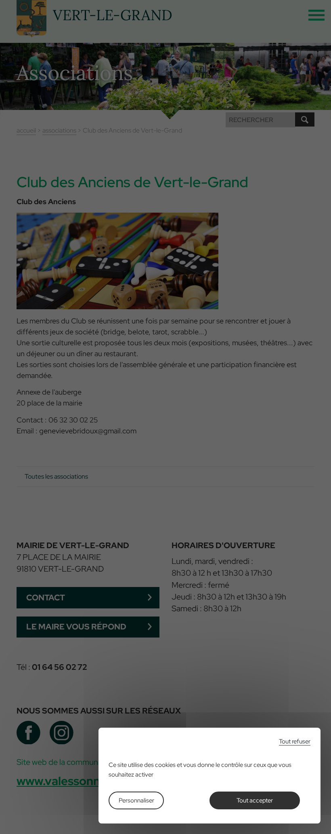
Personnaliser (136, 800)
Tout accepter (255, 800)
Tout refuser (294, 741)
